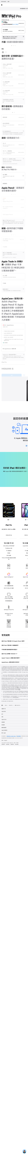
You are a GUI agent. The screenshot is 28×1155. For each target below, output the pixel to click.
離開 (8, 1)
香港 (2, 740)
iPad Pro (9, 525)
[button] (23, 36)
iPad (6, 705)
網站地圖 (16, 744)
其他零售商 (19, 736)
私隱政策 (3, 744)
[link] (24, 1151)
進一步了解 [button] (15, 24)
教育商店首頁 (3, 1)
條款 (18, 687)
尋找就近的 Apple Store (11, 736)
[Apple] (2, 705)
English (5, 740)
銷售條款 (12, 744)
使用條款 (7, 744)
